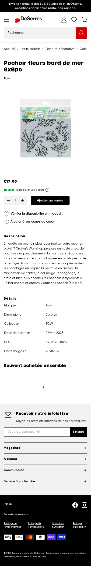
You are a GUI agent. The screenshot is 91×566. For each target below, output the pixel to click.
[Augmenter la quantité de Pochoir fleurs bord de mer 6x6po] (22, 200)
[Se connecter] (64, 19)
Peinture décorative (60, 49)
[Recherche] (81, 33)
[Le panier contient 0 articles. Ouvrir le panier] (84, 19)
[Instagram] (84, 505)
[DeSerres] (28, 19)
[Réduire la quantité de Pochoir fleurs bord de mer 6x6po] (8, 200)
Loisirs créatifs (30, 49)
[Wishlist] (74, 19)
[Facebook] (75, 505)
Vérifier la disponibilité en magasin (37, 213)
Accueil (9, 49)
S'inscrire (78, 432)
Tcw (7, 78)
